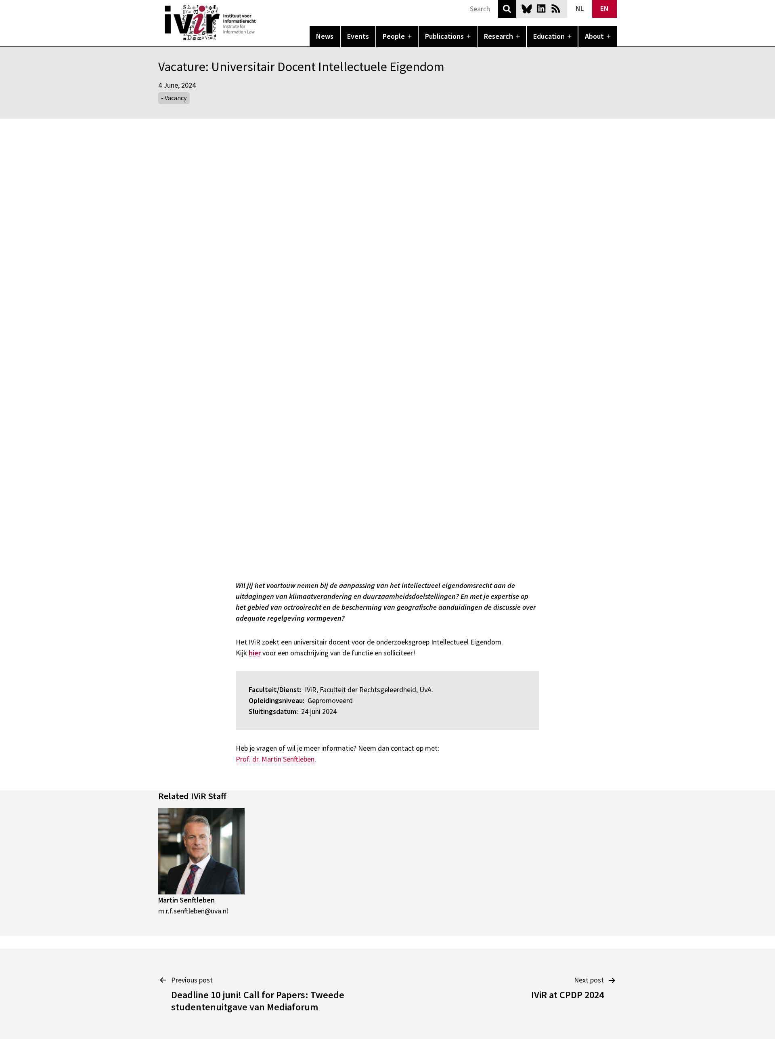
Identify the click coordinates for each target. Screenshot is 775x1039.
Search (507, 9)
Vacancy (175, 98)
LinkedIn (541, 8)
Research (498, 36)
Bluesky (526, 8)
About (594, 36)
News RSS (555, 8)
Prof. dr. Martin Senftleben (275, 759)
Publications (444, 36)
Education (549, 36)
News (324, 36)
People (394, 36)
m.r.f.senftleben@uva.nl (193, 910)
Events (358, 36)
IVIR (261, 22)
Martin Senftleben (186, 900)
